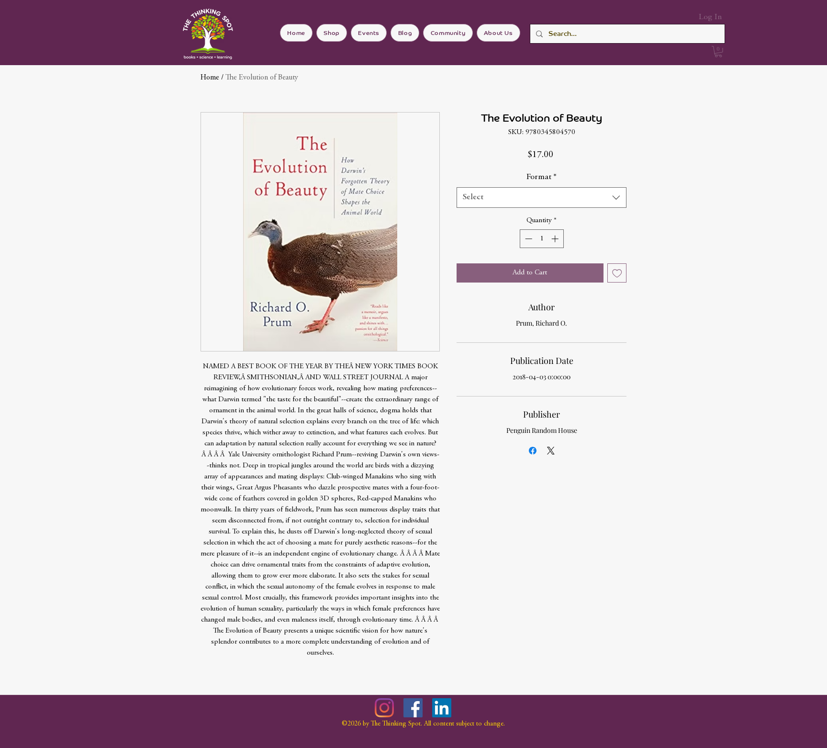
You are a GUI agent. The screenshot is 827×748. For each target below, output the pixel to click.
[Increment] (555, 239)
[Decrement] (527, 239)
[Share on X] (551, 450)
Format (541, 177)
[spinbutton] (541, 239)
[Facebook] (413, 707)
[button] (718, 51)
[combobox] (541, 197)
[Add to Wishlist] (617, 273)
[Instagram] (384, 707)
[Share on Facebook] (532, 450)
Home (210, 77)
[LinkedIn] (441, 707)
